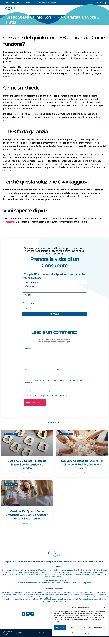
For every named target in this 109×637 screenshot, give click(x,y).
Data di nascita (29, 303)
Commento (29, 349)
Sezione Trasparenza (19, 633)
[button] (105, 608)
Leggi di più (27, 472)
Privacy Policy (31, 633)
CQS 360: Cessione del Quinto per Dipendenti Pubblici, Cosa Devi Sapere (82, 464)
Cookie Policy (74, 633)
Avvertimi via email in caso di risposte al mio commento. (46, 391)
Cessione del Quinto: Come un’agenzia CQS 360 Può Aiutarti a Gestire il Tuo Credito (27, 515)
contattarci (9, 222)
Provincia (27, 295)
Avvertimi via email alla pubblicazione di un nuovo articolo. (47, 396)
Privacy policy (85, 633)
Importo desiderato (31, 278)
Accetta (60, 627)
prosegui (54, 314)
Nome (27, 370)
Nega (73, 627)
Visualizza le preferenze (93, 627)
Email (58, 370)
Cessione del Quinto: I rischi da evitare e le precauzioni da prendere (27, 464)
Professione (28, 286)
